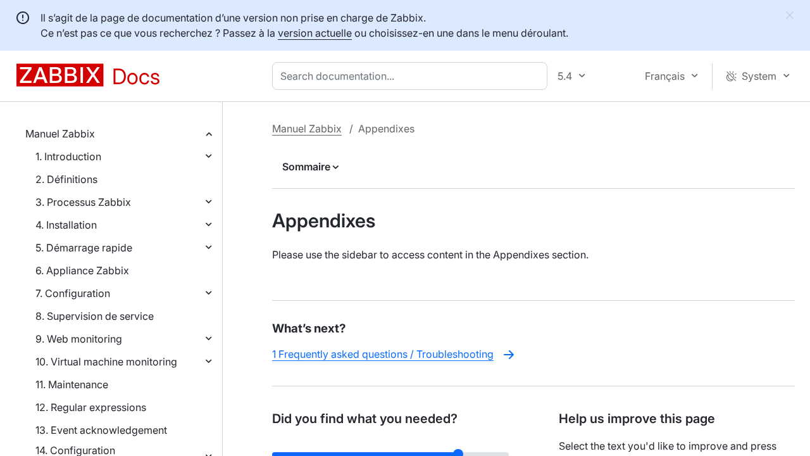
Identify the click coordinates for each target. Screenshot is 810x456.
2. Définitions (66, 179)
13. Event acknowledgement (101, 430)
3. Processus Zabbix (83, 202)
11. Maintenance (71, 384)
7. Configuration (72, 293)
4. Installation (66, 224)
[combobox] (412, 76)
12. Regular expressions (90, 407)
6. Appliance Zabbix (82, 270)
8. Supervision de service (94, 316)
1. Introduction (68, 156)
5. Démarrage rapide (83, 247)
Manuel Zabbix (60, 133)
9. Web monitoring (78, 338)
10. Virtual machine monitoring (106, 361)
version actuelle (315, 33)
